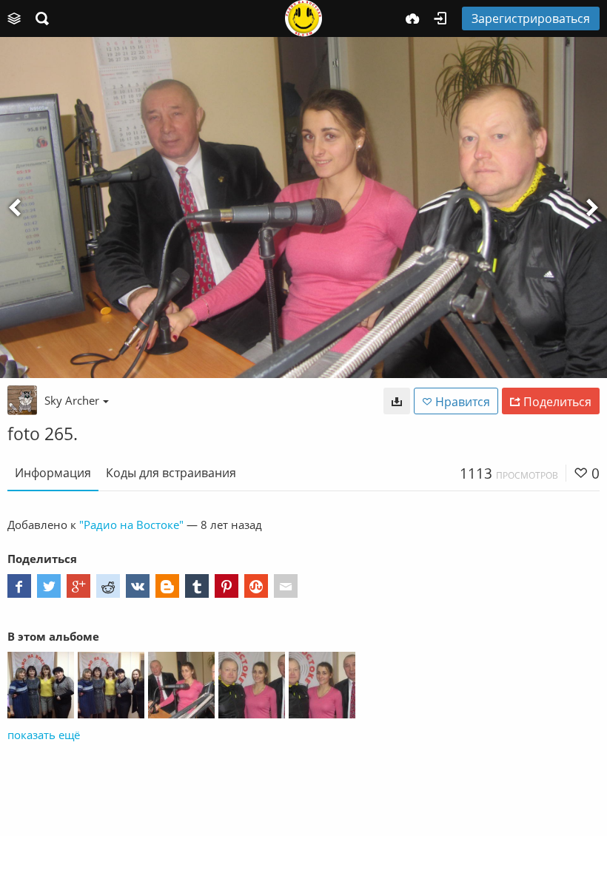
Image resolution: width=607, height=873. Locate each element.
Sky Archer (71, 400)
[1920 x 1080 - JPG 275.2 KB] (396, 401)
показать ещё (43, 734)
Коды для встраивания (171, 473)
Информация (53, 473)
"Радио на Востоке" (131, 524)
